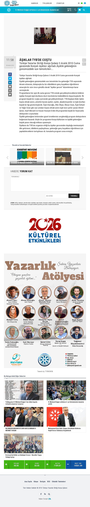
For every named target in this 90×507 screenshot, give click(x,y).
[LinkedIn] (10, 82)
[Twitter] (10, 78)
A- (84, 64)
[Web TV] (82, 3)
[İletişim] (80, 10)
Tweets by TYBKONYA (45, 371)
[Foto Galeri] (85, 3)
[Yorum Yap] (10, 94)
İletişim (42, 482)
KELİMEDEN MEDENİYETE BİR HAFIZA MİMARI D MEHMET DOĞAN (40, 10)
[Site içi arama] (84, 10)
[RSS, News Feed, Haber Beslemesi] (45, 494)
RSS (48, 482)
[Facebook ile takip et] (41, 494)
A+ (84, 60)
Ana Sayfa (28, 482)
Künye (36, 482)
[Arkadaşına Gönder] (10, 86)
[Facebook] (10, 74)
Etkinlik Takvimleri (59, 482)
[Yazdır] (10, 90)
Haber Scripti (43, 499)
